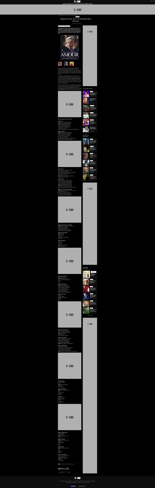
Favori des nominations (65, 72)
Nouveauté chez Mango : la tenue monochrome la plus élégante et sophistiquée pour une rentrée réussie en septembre (93, 291)
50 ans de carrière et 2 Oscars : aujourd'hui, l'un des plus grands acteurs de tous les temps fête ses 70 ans (93, 158)
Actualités (65, 3)
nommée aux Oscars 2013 (76, 78)
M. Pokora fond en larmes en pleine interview (93, 99)
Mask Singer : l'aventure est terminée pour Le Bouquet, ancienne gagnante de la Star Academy (93, 123)
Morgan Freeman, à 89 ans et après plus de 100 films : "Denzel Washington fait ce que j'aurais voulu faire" (93, 172)
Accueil (59, 15)
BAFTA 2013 (72, 87)
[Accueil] (77, 2)
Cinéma (65, 15)
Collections (77, 3)
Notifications (80, 482)
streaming (87, 3)
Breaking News (62, 472)
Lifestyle (82, 3)
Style (73, 3)
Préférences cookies (87, 482)
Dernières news (62, 15)
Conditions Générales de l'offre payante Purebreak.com (71, 482)
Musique (69, 3)
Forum (90, 3)
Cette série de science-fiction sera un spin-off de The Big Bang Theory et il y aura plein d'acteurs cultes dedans (93, 110)
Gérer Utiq (83, 482)
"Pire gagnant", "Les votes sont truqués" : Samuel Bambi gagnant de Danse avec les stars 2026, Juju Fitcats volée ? (93, 95)
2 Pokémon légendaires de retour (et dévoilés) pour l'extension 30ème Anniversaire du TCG (94, 276)
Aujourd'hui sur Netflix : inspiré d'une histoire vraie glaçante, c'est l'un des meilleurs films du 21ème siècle (93, 150)
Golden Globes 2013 (61, 88)
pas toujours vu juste (69, 75)
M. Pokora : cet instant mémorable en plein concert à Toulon (93, 128)
